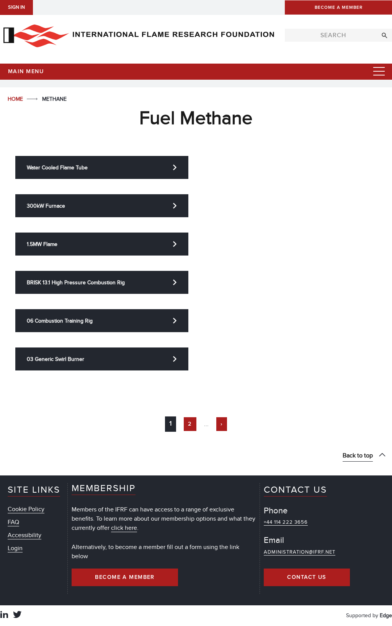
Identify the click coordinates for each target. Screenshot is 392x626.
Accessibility (24, 535)
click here (124, 528)
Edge (386, 615)
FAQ (13, 522)
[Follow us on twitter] (17, 615)
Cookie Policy (26, 509)
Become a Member (125, 577)
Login (15, 548)
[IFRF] (138, 34)
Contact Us (306, 577)
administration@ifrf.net (299, 552)
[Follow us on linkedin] (4, 615)
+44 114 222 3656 (286, 522)
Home (16, 99)
